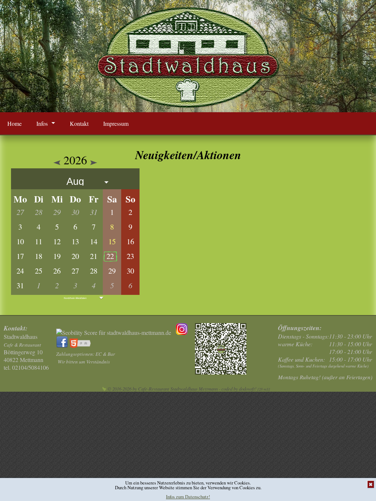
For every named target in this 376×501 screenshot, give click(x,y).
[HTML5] (81, 346)
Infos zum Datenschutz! (188, 496)
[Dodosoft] (104, 388)
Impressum (116, 123)
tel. (26, 367)
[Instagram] (182, 332)
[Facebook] (62, 346)
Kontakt (79, 123)
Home (14, 123)
